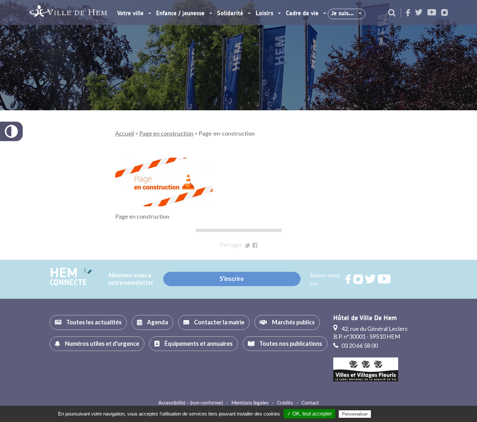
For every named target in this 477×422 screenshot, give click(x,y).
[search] (392, 13)
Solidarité (230, 14)
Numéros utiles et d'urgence (102, 343)
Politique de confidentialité (399, 413)
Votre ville (130, 14)
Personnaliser (355, 414)
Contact (310, 402)
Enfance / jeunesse (180, 14)
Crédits (285, 402)
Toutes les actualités (94, 322)
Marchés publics (293, 322)
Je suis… (342, 14)
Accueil (124, 133)
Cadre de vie (302, 14)
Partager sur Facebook (254, 245)
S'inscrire (232, 278)
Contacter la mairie (219, 322)
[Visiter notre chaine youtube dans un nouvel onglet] (431, 13)
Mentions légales (250, 402)
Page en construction (166, 133)
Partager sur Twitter (247, 245)
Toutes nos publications (290, 343)
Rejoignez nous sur (348, 279)
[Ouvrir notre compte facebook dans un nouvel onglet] (408, 13)
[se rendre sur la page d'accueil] (68, 12)
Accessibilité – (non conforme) (190, 402)
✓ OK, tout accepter (309, 413)
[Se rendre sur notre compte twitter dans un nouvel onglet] (418, 13)
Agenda (157, 322)
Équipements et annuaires (199, 343)
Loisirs (264, 14)
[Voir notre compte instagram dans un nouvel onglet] (444, 13)
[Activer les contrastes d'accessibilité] (11, 131)
